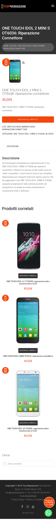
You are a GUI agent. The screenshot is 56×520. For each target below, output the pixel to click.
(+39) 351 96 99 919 (40, 492)
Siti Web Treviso (28, 513)
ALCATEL (13, 46)
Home (5, 46)
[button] (23, 62)
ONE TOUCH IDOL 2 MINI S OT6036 (29, 134)
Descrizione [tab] (13, 146)
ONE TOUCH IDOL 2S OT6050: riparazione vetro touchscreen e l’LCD (28, 429)
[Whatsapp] (48, 513)
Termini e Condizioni (35, 499)
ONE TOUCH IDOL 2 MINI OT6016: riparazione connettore (28, 356)
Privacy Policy (18, 499)
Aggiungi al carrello (28, 119)
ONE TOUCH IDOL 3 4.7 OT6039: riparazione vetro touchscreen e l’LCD (28, 282)
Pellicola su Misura (49, 503)
